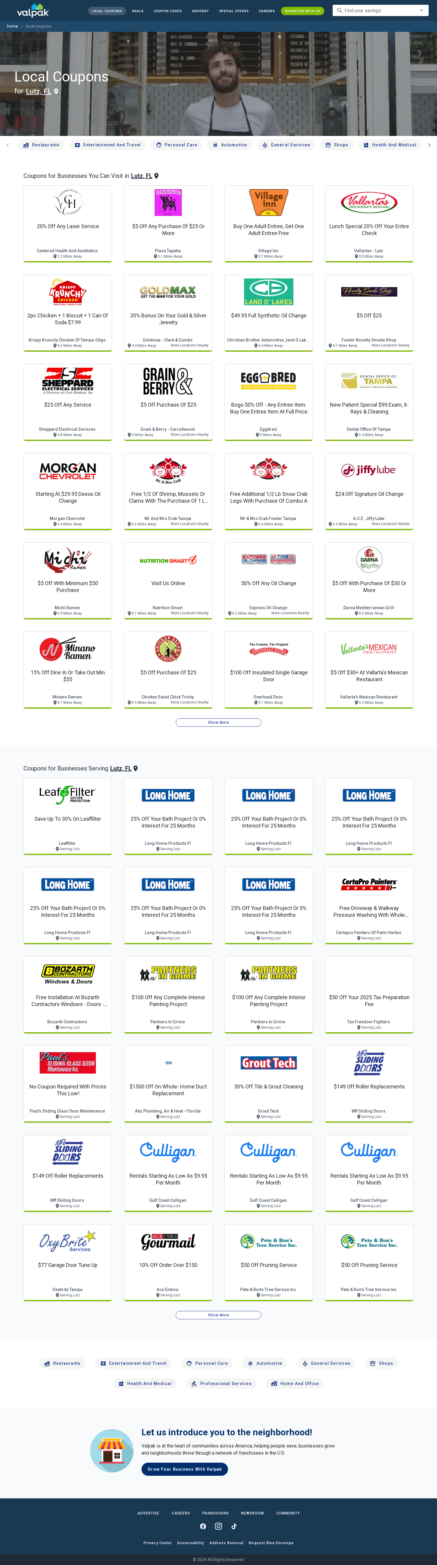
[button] (233, 11)
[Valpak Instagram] (218, 1526)
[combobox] (381, 10)
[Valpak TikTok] (234, 1526)
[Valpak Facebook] (203, 1526)
